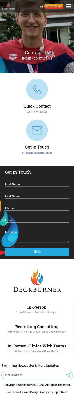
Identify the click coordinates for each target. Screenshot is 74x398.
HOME (26, 58)
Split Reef (61, 392)
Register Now (54, 6)
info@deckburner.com (37, 152)
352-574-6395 (37, 112)
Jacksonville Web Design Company (29, 392)
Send (37, 251)
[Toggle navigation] (68, 6)
